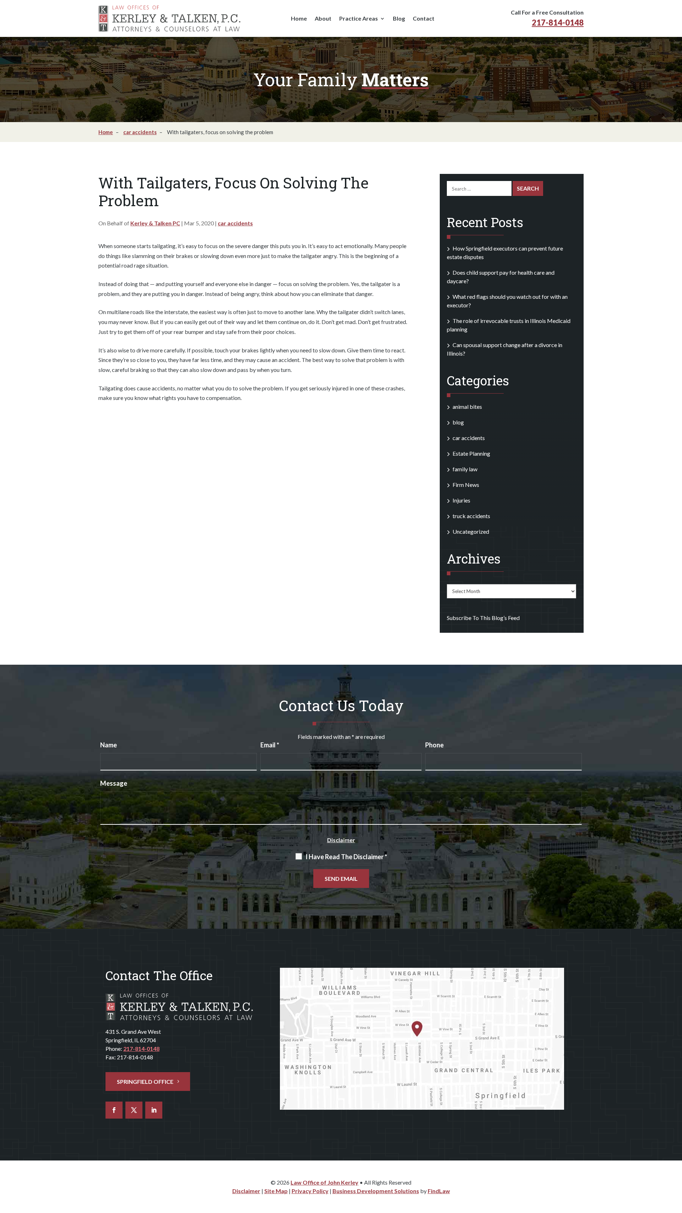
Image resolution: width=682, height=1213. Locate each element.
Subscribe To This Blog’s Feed (483, 617)
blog (458, 422)
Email (269, 745)
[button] (671, 1162)
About (323, 19)
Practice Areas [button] (358, 19)
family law (465, 469)
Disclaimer (341, 839)
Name (108, 745)
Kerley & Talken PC (155, 223)
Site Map (276, 1190)
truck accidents (471, 515)
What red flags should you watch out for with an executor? (507, 300)
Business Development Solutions (375, 1190)
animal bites (467, 406)
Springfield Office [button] (145, 1081)
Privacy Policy (310, 1190)
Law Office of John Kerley (324, 1182)
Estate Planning (471, 453)
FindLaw (439, 1190)
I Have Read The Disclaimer (346, 856)
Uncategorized (471, 531)
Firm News (466, 484)
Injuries (461, 500)
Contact (423, 19)
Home (299, 19)
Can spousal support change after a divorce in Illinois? (504, 349)
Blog (399, 19)
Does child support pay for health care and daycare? (500, 276)
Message (113, 783)
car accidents (235, 223)
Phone (434, 745)
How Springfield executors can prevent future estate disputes (505, 252)
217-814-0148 (558, 22)
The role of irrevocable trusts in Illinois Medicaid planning (508, 325)
